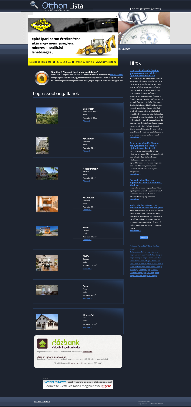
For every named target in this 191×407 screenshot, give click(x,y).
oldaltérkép (157, 9)
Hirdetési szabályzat (42, 402)
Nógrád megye (156, 267)
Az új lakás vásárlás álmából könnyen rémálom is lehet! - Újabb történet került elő (144, 73)
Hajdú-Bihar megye (153, 261)
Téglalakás (134, 246)
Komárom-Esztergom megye (140, 267)
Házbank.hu (87, 352)
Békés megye (140, 255)
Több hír (144, 237)
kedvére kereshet (116, 75)
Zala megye (152, 276)
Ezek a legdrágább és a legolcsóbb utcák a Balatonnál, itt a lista (146, 182)
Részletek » (87, 121)
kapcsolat (146, 9)
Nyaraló (132, 249)
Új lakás (149, 246)
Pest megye (134, 270)
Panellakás (142, 246)
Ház (154, 246)
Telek (158, 246)
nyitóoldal (135, 9)
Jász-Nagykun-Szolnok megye (151, 264)
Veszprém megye (141, 276)
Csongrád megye (141, 258)
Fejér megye (152, 258)
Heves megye (135, 264)
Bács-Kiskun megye (144, 252)
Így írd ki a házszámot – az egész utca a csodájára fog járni (146, 206)
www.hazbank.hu (78, 363)
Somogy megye (144, 270)
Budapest (133, 252)
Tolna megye (151, 273)
